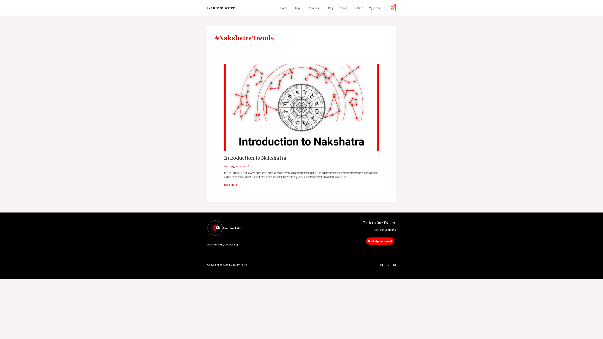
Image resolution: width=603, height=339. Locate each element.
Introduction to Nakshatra (255, 158)
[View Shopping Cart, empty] (392, 8)
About (343, 8)
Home (283, 8)
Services (314, 8)
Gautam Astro (221, 8)
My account (375, 8)
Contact (358, 8)
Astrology (230, 166)
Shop (297, 8)
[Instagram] (394, 265)
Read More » (231, 184)
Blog (331, 8)
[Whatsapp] (388, 265)
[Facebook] (381, 265)
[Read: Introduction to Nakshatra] (301, 107)
